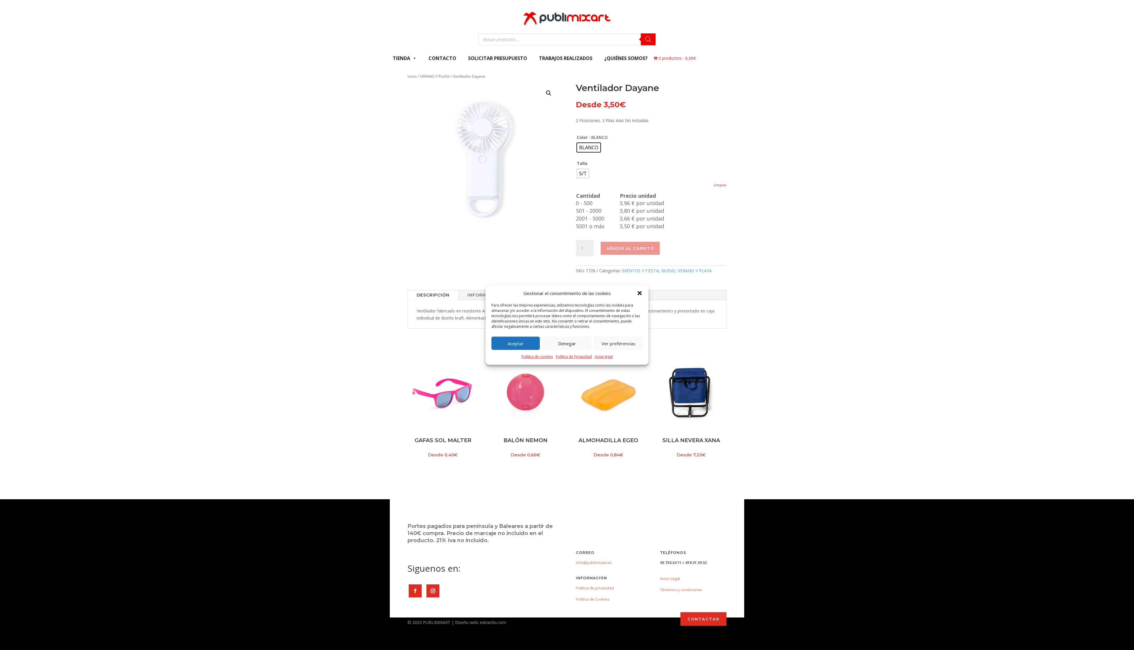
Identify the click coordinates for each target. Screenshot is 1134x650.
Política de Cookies (593, 599)
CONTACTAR (703, 619)
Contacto (442, 58)
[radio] (588, 147)
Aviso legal (604, 356)
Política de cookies (537, 356)
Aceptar (516, 343)
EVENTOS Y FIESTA (640, 270)
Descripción (433, 295)
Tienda (401, 58)
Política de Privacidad (574, 356)
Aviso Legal (670, 578)
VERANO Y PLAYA (434, 76)
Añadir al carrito (630, 248)
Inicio (412, 76)
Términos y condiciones (681, 589)
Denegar (567, 343)
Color (582, 137)
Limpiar (720, 185)
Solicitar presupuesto (497, 58)
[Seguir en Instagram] (432, 590)
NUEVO (668, 270)
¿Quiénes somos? (626, 58)
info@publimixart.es (594, 562)
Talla (582, 163)
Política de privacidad (595, 588)
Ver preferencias (619, 343)
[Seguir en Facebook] (415, 590)
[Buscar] (648, 39)
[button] (640, 293)
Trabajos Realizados (565, 58)
